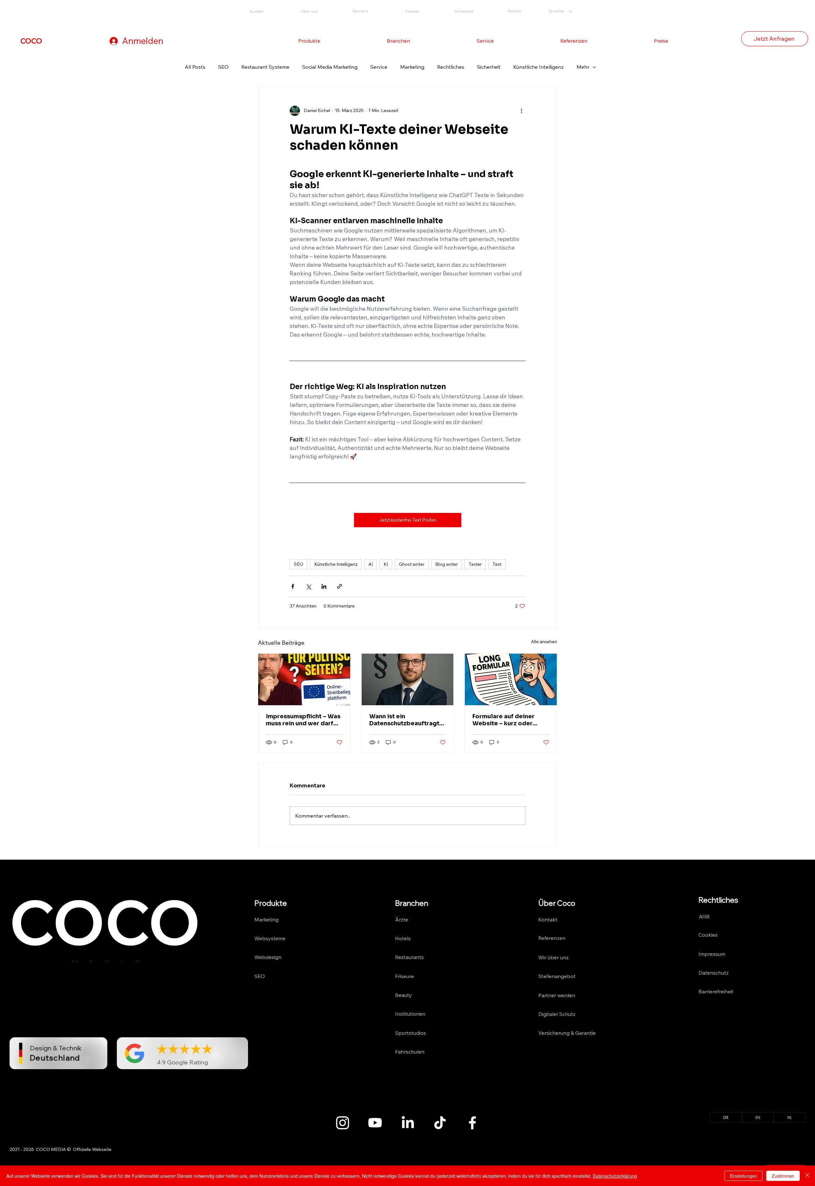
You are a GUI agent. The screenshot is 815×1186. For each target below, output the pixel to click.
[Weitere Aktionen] (521, 111)
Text (497, 564)
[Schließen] (807, 1176)
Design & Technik (56, 1048)
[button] (309, 40)
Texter (475, 564)
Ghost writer (411, 564)
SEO (223, 67)
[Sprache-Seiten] (570, 11)
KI (386, 564)
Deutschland (55, 1057)
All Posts (195, 67)
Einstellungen (743, 1176)
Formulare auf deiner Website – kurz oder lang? (503, 720)
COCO (31, 41)
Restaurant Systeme (265, 67)
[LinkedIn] (407, 1122)
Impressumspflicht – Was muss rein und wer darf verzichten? (303, 720)
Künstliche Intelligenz (538, 67)
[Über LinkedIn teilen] (324, 586)
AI (370, 564)
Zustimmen (783, 1176)
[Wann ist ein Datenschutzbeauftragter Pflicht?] (408, 679)
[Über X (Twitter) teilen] (308, 586)
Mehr (583, 67)
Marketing (412, 67)
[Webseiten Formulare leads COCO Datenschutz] (511, 679)
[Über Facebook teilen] (293, 586)
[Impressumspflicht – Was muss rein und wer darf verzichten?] (304, 679)
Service (378, 67)
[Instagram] (342, 1122)
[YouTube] (375, 1122)
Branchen (411, 903)
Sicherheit (488, 67)
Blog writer (446, 564)
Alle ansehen (544, 641)
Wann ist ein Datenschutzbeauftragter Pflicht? (407, 720)
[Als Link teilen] (340, 586)
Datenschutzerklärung (615, 1176)
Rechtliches (450, 67)
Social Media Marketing (330, 67)
